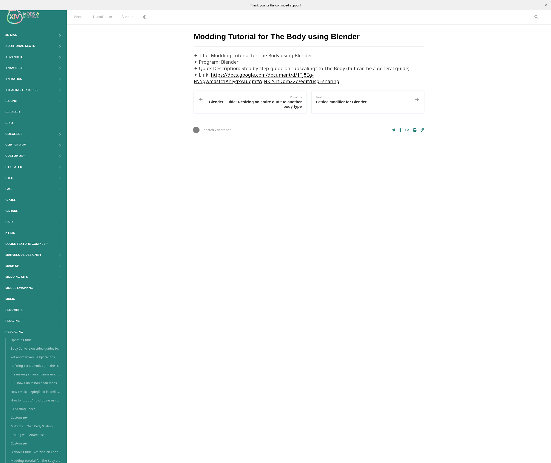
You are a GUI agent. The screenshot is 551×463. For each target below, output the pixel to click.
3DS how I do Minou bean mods (34, 383)
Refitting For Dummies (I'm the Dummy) (36, 366)
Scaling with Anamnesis (28, 435)
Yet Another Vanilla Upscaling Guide (36, 357)
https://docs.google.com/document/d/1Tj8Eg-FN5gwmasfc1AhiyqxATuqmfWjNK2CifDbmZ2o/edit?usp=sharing (266, 77)
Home (79, 17)
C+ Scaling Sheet (23, 409)
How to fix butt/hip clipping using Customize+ (36, 400)
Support (127, 17)
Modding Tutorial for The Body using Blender (36, 460)
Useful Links (102, 17)
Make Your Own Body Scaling (32, 426)
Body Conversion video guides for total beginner (36, 348)
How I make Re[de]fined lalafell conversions (36, 392)
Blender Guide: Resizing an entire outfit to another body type (36, 452)
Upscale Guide (21, 340)
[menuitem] (79, 17)
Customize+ (19, 417)
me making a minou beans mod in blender (36, 374)
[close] (545, 5)
